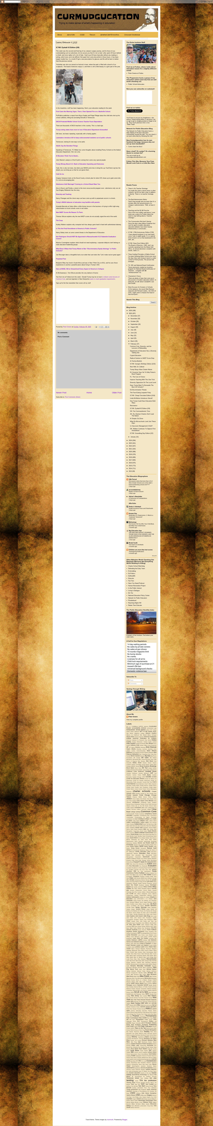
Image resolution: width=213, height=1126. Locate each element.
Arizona (137, 747)
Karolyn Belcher (146, 926)
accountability (136, 728)
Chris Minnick (149, 800)
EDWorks (133, 858)
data (144, 829)
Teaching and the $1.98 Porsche (138, 210)
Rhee (128, 1040)
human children (142, 892)
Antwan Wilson (144, 745)
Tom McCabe (134, 1086)
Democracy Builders (131, 843)
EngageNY (137, 862)
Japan (154, 902)
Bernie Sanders (135, 756)
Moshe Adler (135, 981)
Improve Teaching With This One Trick (142, 379)
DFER (141, 846)
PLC (138, 1021)
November (134, 318)
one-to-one (149, 1005)
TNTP (143, 1084)
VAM (138, 1095)
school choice (152, 1052)
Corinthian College (143, 819)
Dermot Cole (137, 844)
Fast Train (148, 869)
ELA (142, 858)
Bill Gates (145, 757)
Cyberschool (139, 824)
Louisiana (128, 947)
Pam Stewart (133, 1008)
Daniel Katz (139, 827)
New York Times (136, 999)
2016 (130, 463)
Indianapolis (135, 897)
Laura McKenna (135, 936)
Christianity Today (146, 802)
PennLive (142, 1016)
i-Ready (148, 892)
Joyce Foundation (136, 923)
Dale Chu (135, 825)
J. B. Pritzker (149, 898)
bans (134, 752)
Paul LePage (129, 1014)
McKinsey (154, 962)
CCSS (82, 35)
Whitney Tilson (147, 1102)
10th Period (133, 479)
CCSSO (154, 777)
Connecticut (153, 815)
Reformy (134, 1037)
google (154, 880)
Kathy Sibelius (137, 928)
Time (132, 1084)
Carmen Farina (136, 775)
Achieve (143, 728)
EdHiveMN (131, 576)
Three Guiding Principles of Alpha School (141, 254)
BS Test (145, 768)
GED (135, 878)
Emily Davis (135, 860)
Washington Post (151, 1100)
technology (143, 1074)
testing (130, 1080)
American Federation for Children (144, 738)
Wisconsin (153, 1104)
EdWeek (128, 858)
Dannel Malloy (153, 827)
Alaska (150, 731)
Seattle (133, 1055)
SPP (137, 1061)
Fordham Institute (149, 873)
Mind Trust (134, 978)
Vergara (149, 1095)
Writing (128, 1105)
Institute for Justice (144, 897)
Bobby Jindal (137, 762)
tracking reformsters (137, 1087)
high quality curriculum (137, 886)
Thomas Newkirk (140, 1082)
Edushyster (146, 856)
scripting (128, 1055)
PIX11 (134, 1021)
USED (132, 1093)
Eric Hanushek (149, 862)
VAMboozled (143, 1095)
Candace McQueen (131, 773)
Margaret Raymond (146, 948)
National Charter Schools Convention (136, 988)
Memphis (133, 966)
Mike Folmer (143, 974)
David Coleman (140, 832)
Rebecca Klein (143, 1033)
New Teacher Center (146, 997)
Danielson (145, 827)
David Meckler (130, 836)
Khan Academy (149, 931)
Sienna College (153, 1057)
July (132, 330)
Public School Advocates (136, 84)
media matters (149, 964)
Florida (154, 871)
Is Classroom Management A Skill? (141, 426)
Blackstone (129, 759)
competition (136, 815)
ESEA (149, 864)
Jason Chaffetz (130, 904)
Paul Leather (153, 1012)
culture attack (152, 820)
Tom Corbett (149, 1084)
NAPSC (135, 985)
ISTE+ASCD (140, 898)
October (133, 321)
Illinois (139, 893)
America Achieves (139, 736)
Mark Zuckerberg (137, 955)
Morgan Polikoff (152, 980)
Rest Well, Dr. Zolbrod (137, 367)
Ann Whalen (149, 743)
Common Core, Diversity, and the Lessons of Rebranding (140, 347)
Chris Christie (132, 800)
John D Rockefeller (151, 912)
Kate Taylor (153, 926)
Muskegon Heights (151, 981)
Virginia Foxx (150, 1097)
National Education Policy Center (138, 595)
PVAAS (128, 1028)
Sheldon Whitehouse (142, 1057)
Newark (143, 999)
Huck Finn (134, 892)
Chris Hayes (140, 800)
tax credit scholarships (132, 1071)
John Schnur (137, 917)
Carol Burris (146, 775)
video (140, 1097)
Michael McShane (151, 971)
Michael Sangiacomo (132, 972)
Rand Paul (142, 1030)
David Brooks (152, 831)
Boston (150, 762)
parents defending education (139, 1010)
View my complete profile (134, 719)
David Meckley (138, 836)
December (134, 316)
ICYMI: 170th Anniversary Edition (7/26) (141, 232)
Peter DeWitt (142, 1018)
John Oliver (129, 917)
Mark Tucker (153, 953)
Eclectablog (132, 571)
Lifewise (145, 940)
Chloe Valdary (152, 797)
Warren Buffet (134, 1100)
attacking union (152, 749)
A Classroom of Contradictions (138, 498)
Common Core (149, 811)
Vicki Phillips (135, 1097)
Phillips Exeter (148, 1019)
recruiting (132, 1035)
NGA (132, 1001)
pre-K (143, 1023)
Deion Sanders (139, 841)
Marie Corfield (130, 952)
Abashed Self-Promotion (109, 35)
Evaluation (152, 866)
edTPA (137, 851)
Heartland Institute (144, 885)
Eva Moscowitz (134, 866)
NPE (142, 1003)
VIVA (155, 1097)
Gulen (151, 881)
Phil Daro (132, 1019)
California (129, 771)
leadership (129, 938)
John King (146, 916)
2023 (130, 443)
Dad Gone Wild (152, 824)
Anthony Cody (135, 745)
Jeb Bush (153, 904)
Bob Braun (149, 761)
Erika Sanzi (133, 864)
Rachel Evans (150, 1028)
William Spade (145, 1104)
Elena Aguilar (147, 858)
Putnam (154, 1026)
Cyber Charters (130, 824)
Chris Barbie (150, 798)
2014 (130, 468)
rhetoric (132, 1040)
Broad (137, 766)
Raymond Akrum (138, 1031)
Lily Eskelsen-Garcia (137, 941)
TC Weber (144, 1071)
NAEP (133, 983)
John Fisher (146, 914)
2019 (130, 454)
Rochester (150, 1045)
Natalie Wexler (152, 985)
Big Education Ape (135, 531)
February (134, 344)
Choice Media (136, 798)
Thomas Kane (130, 1082)
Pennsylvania (151, 1016)
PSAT (128, 1026)
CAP (151, 773)
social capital (129, 1059)
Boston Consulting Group (138, 764)
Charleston (145, 787)
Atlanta (133, 749)
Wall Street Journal (146, 1098)
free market (147, 874)
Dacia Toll (145, 824)
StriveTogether (135, 1066)
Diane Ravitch (148, 846)
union (148, 1089)
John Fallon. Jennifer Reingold (134, 914)
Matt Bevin (132, 960)
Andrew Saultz (148, 741)
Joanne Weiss (136, 912)
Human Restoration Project (137, 586)
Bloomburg (135, 759)
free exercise (139, 874)
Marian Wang (152, 950)
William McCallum (136, 1104)
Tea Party (150, 1071)
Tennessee (129, 1078)
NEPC (147, 994)
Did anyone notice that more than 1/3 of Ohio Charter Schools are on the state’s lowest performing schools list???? (140, 482)
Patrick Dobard (130, 1012)
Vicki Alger (129, 1097)
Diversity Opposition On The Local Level (143, 382)
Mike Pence (130, 976)
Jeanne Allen (146, 904)
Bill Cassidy (137, 757)
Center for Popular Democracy (141, 780)
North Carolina (135, 1003)
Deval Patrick (134, 846)
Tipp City (137, 1084)
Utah (142, 1093)
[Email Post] (96, 327)
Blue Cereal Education (145, 759)
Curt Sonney (153, 822)
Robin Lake (135, 1045)
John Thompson (147, 917)
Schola (136, 1052)
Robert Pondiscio (136, 1043)
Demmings (153, 841)
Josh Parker (143, 921)
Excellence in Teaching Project (140, 867)
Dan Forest (141, 825)
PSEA (132, 1026)
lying (133, 947)
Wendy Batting (130, 1102)
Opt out (154, 1005)
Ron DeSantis (134, 1047)
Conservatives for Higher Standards (145, 817)
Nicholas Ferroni (138, 1001)
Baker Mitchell (151, 750)
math (127, 960)
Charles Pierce (152, 785)
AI (144, 731)
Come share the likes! (135, 146)
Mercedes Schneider (144, 966)
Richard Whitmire (147, 1040)
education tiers (139, 855)
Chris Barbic (143, 798)
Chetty (141, 795)
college (149, 809)
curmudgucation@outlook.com (136, 157)
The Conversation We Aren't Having (139, 221)
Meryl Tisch (142, 969)
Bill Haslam (153, 757)
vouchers (129, 1099)
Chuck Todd (148, 804)
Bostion (145, 762)
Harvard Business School (149, 883)
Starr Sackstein (142, 1062)
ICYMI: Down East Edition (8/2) (138, 243)
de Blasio (142, 838)
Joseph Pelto (135, 921)
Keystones (141, 931)
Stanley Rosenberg (131, 1062)
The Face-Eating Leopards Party (140, 392)
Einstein (139, 858)
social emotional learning (139, 1059)
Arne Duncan (151, 747)
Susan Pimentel (136, 1069)
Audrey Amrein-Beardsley (138, 750)
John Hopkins (130, 916)
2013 (130, 471)
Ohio (138, 1005)
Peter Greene (133, 717)
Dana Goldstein (130, 827)
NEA (146, 992)
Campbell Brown (150, 771)
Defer (150, 839)
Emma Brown (129, 862)
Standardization (151, 1061)
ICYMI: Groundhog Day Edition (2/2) (141, 433)
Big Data (147, 756)
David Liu (154, 834)
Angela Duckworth (140, 743)
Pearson (136, 1016)
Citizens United (130, 805)
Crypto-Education (135, 355)
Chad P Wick (147, 783)
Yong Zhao (150, 1105)
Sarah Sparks (144, 1050)
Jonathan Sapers (138, 919)
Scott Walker (152, 1054)
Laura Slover (144, 936)
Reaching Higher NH (134, 603)
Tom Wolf (141, 1086)
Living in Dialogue (134, 590)
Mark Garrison (138, 952)
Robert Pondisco (147, 1043)
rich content (138, 1040)
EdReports (131, 851)
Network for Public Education (137, 598)
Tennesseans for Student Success (145, 1076)
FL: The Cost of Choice (137, 377)
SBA (132, 1052)
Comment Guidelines (132, 35)
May (132, 335)
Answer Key (133, 513)
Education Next (145, 851)
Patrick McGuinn (138, 1012)
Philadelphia (140, 1019)
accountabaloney (134, 490)
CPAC (150, 819)
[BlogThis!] (102, 327)
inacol (149, 893)
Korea (154, 933)
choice (129, 799)
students (143, 1066)
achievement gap (151, 728)
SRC (139, 1061)
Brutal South (133, 543)
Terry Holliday (144, 1078)
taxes (140, 1071)
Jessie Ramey (150, 909)
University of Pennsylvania (140, 1091)
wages (134, 1098)
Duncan (149, 848)
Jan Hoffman (145, 900)
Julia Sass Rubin (134, 924)
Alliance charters (151, 733)
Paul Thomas (137, 1014)
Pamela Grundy (141, 1008)
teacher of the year (146, 1073)
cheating (137, 793)
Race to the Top (140, 1028)
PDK (131, 1016)
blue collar (154, 759)
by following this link (145, 136)
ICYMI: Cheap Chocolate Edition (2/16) (142, 395)
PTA (139, 1026)
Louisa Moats (152, 945)
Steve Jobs (148, 1064)
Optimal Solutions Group (133, 1006)
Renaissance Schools (137, 1038)
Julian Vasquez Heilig (147, 924)
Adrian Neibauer (134, 731)
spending (133, 1061)
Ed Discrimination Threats (138, 390)
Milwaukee (129, 978)
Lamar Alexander (131, 935)
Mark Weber (129, 955)
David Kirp (148, 834)
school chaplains (143, 1052)
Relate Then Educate (135, 605)
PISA (154, 1019)
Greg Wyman (135, 881)
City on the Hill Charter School (144, 805)
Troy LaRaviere (152, 1087)
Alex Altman (129, 733)
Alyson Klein (130, 736)
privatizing (145, 1024)
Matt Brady (138, 960)
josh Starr (151, 921)
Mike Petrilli (144, 976)
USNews (138, 1093)
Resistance (133, 405)
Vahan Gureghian (150, 1093)
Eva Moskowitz (143, 866)
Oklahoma (143, 1005)
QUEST (133, 1028)
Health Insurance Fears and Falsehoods (141, 508)
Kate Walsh (129, 928)
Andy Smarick (131, 743)
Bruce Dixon (138, 768)
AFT (141, 731)
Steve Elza (142, 1064)
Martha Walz (146, 955)
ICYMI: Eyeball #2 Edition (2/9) (140, 408)
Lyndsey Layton (140, 947)
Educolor (131, 578)
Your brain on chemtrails (136, 544)
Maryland (143, 959)
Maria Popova (145, 950)
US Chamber (150, 1091)
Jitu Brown (129, 912)
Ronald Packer (149, 1047)
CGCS (154, 782)
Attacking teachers (142, 749)
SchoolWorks (144, 1054)
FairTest (150, 867)
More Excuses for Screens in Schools (140, 287)
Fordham (142, 873)
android (154, 741)
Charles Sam (138, 787)
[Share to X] (104, 327)
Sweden (143, 1069)
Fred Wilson (133, 874)
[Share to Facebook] (106, 327)
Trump (128, 1089)
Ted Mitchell (150, 1074)
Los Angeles (145, 945)
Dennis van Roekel (144, 843)
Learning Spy (152, 938)
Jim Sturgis (153, 910)
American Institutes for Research (135, 740)
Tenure (92, 35)
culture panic (144, 822)
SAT (150, 1050)
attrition (128, 750)
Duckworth (143, 848)
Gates (131, 878)
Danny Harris (129, 829)
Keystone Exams (131, 931)
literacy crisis (129, 943)
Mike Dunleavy (135, 974)
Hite (133, 888)
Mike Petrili (136, 976)
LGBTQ (140, 940)
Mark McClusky (145, 953)
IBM (127, 893)
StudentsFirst (130, 1067)
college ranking (135, 811)
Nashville (140, 985)
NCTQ (142, 992)
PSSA (135, 1026)
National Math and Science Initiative (142, 990)
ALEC (154, 731)
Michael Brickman (131, 971)
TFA (141, 1080)
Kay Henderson (146, 928)
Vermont (154, 1095)
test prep (153, 1078)
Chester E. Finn (144, 793)
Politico (151, 1021)
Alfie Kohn (132, 503)
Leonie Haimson (131, 940)
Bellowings (132, 522)
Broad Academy (144, 766)
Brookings (153, 766)
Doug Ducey (135, 848)
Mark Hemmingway (148, 952)
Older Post (116, 393)
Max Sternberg (146, 962)
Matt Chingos (145, 960)
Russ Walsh (134, 1048)
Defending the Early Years (136, 568)
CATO (143, 777)
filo (138, 871)
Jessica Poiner (140, 909)
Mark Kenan (137, 953)
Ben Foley (151, 754)
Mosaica (128, 981)
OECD (135, 1005)
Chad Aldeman (131, 783)
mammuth (110, 1119)
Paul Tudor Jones (146, 1014)
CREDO (142, 820)
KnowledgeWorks (145, 933)
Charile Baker (135, 785)
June (132, 333)
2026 (130, 310)
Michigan (150, 972)
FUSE (151, 876)
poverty (128, 1023)
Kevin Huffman (151, 929)
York (155, 1105)
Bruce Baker (130, 768)
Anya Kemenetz (152, 745)
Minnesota (147, 978)
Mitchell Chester (130, 980)
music (144, 981)
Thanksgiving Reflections (136, 551)
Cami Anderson (139, 771)
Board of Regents (131, 761)
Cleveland (138, 807)
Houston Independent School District (140, 890)
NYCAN (154, 1003)
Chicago (147, 795)
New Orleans (152, 996)
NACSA (128, 983)
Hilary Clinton (147, 886)
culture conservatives (133, 822)
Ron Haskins (141, 1047)
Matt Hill (151, 960)
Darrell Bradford (138, 829)
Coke (146, 807)
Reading (146, 1031)
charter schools (141, 791)
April (132, 338)
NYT (127, 1005)
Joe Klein (143, 912)
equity (142, 862)
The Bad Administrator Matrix (137, 199)
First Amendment (146, 871)
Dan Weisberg (153, 825)
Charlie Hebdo (130, 789)
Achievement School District (136, 730)
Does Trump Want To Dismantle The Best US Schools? (141, 386)
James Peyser (137, 900)
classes (132, 807)
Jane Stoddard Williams (132, 902)
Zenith (128, 1107)
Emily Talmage (142, 860)
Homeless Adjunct (146, 888)
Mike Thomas (153, 976)
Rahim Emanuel (135, 1030)
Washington (142, 1100)
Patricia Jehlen (152, 1010)
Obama (131, 1005)
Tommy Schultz (149, 1086)
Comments (133, 683)
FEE (135, 871)
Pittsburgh (129, 1021)
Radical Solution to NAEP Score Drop (142, 358)
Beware (142, 756)
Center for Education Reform (135, 778)
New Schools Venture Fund (133, 997)
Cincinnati (153, 804)
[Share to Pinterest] (108, 327)
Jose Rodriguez (148, 919)
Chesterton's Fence (134, 276)
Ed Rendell (134, 850)
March (133, 341)
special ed (149, 1059)
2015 (130, 466)
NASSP (146, 985)
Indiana (128, 897)
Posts (131, 680)
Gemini (138, 878)
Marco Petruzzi (135, 948)
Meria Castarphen (147, 967)
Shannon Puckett (146, 1055)
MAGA (147, 947)
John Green (153, 914)
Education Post (144, 853)
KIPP (139, 933)
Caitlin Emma (153, 769)
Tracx (145, 1087)
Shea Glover (133, 1057)
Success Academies (147, 1067)
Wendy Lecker (139, 1102)
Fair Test (131, 581)
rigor (139, 1042)
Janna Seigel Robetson (146, 902)
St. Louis (144, 1061)
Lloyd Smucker (131, 945)
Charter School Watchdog (136, 566)
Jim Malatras (134, 910)
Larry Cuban (141, 935)
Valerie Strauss (131, 1095)
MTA (140, 981)
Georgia (131, 880)
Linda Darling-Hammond (150, 941)
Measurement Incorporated (138, 964)
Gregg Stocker (143, 881)
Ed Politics (131, 573)
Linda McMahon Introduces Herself (141, 398)
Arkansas (142, 747)
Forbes (136, 873)
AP (127, 747)
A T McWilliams (133, 726)
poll (155, 1021)
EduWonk (153, 856)
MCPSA (128, 964)
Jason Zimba (138, 904)
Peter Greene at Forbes (135, 73)
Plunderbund (132, 600)
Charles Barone (144, 785)
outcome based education (148, 1006)
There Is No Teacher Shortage (138, 188)
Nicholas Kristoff (147, 1001)
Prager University (136, 1023)
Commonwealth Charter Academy (135, 813)
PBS (127, 1016)
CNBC (142, 807)
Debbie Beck (149, 838)
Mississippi (153, 978)
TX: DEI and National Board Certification (141, 265)
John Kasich (139, 916)
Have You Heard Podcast (136, 583)
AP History (132, 747)
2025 (130, 313)
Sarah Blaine (134, 1050)
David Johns (142, 834)
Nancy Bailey (139, 983)
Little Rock (136, 943)
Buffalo (154, 768)
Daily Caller (129, 825)
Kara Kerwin (138, 926)
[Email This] (100, 327)
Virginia (144, 1097)
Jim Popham (147, 910)
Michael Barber (151, 969)
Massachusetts (151, 959)
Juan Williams (145, 923)
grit (148, 881)
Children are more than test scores (141, 550)
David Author (143, 831)
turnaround (134, 1089)
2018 (130, 457)
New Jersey (135, 996)
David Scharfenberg (148, 836)
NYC (150, 1003)
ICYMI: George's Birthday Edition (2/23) (142, 364)
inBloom (154, 893)
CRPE (146, 820)
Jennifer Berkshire (150, 905)
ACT (151, 729)
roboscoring (143, 1045)
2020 (130, 451)
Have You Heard (132, 885)
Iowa (135, 898)
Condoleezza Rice (145, 815)
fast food (142, 869)
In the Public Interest (135, 588)
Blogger (124, 1119)
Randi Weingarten (150, 1030)
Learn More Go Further (140, 938)
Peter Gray (150, 1018)
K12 (133, 926)
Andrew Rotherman (137, 741)
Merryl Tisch (134, 969)
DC (139, 838)
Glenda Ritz (149, 880)
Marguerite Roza (136, 950)
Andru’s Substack (135, 506)
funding (147, 876)
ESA (145, 864)
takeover (153, 1069)
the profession (150, 1080)
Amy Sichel (148, 740)
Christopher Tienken (139, 804)
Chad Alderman (140, 783)
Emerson (128, 860)
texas (136, 1080)
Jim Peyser (141, 910)
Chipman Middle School (140, 797)
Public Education (146, 1026)
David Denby (149, 832)
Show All (154, 555)
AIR (146, 731)
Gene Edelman (148, 878)
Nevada (152, 994)
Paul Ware (153, 1014)
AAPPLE (141, 726)
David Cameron (130, 832)
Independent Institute (132, 895)
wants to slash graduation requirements (102, 279)
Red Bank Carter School (147, 1035)
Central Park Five (147, 782)
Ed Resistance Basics (143, 850)
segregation (139, 1055)
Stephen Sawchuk (151, 1062)
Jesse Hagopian (152, 907)
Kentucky (135, 929)
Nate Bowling (129, 986)
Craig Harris (136, 820)
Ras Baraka (129, 1031)
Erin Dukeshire (140, 864)
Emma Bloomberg (151, 860)
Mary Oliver (137, 959)
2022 (130, 446)
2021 (130, 449)
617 (127, 726)
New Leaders (143, 995)
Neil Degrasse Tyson (139, 994)
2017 (130, 460)
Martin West (153, 955)
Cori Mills (135, 819)
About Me (71, 35)
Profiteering (152, 1025)
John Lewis (153, 916)
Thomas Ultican (150, 1082)
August (133, 327)
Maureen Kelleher (136, 962)
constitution (129, 819)
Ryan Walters (143, 1048)
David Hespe (135, 834)
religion (146, 1036)
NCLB (136, 992)
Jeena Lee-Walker (131, 905)
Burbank (128, 769)
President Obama (150, 1023)
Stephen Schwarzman (132, 1064)
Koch (151, 933)
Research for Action (150, 1038)
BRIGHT (133, 766)
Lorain (138, 945)
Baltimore (129, 752)
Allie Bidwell (143, 735)
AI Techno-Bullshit (136, 361)
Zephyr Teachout (135, 1107)
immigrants (144, 893)
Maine (151, 947)
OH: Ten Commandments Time (140, 411)
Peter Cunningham (132, 1018)
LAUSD (150, 936)
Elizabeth (154, 858)
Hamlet (140, 883)
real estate (135, 1033)
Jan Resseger (152, 900)
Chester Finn (153, 793)
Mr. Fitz (130, 593)
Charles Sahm (130, 787)
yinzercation (143, 1105)
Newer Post (61, 393)
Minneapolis (141, 978)
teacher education (134, 1073)
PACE (127, 1008)
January (133, 437)
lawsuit (154, 936)
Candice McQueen (144, 773)
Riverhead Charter (147, 1042)
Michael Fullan (141, 971)
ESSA (154, 864)
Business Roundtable (136, 769)
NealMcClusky (130, 994)
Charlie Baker (152, 787)
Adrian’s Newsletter (135, 496)
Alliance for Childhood (132, 735)
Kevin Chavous (142, 929)
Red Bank (137, 1035)
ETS (127, 866)
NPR (146, 1003)
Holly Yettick (137, 888)
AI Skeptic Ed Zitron (136, 418)
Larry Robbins (149, 935)
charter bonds (138, 789)
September (134, 324)
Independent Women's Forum (148, 895)
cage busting (146, 769)
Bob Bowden (141, 761)
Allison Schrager (151, 735)
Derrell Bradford (145, 844)
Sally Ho (150, 1048)
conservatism (129, 817)
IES (135, 893)
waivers (139, 1098)
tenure (137, 1078)
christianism (135, 802)
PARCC (149, 1009)
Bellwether (135, 754)
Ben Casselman (143, 754)
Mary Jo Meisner (138, 957)
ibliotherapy (153, 892)
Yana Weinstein (135, 1105)
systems (148, 1069)
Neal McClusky (152, 992)
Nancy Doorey (148, 983)
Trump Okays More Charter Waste (141, 369)
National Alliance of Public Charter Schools (145, 986)
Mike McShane (152, 974)
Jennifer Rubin (130, 907)
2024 (130, 440)
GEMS (142, 878)
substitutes (137, 1067)
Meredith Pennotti (137, 967)
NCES (132, 992)
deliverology (147, 841)
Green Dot (129, 881)
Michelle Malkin (143, 972)
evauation (129, 867)
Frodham (142, 876)
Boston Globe (149, 764)
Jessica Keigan (130, 909)
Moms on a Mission (141, 980)
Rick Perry (134, 1042)
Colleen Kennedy (141, 809)
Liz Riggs (154, 943)
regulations (141, 1036)
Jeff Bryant (140, 905)
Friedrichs (136, 876)
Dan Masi (146, 825)
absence (146, 726)
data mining (150, 829)
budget (150, 768)
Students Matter (151, 1066)
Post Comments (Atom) (72, 397)
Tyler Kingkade (142, 1089)
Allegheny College (139, 733)
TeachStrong (135, 1074)
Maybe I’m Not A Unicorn (136, 491)
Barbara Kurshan (139, 752)
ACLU (147, 729)
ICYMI (131, 893)
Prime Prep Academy (133, 1024)
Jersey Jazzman (141, 907)
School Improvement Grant (133, 1054)
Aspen (128, 749)
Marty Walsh (129, 957)
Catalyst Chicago (136, 777)
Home (60, 35)
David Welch (134, 838)
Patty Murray (146, 1012)
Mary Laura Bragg (148, 957)
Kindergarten (133, 933)
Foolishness (130, 873)
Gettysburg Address (140, 880)
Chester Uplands (132, 795)
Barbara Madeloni (149, 752)
